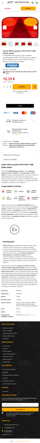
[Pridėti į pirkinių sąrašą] (34, 86)
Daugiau (33, 315)
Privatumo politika (8, 381)
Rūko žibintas (21, 145)
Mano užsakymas (8, 324)
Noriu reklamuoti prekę (10, 333)
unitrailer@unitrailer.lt (11, 424)
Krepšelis (5, 348)
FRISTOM (13, 69)
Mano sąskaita (7, 342)
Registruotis (6, 346)
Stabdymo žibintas (25, 143)
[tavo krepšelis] (37, 2)
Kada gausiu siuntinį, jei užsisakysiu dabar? (19, 121)
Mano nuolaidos (7, 359)
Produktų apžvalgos (11, 155)
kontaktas (6, 338)
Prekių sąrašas (7, 351)
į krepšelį (22, 87)
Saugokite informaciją (9, 369)
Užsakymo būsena (8, 328)
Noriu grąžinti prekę (9, 336)
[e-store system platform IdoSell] (20, 441)
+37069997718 (16, 134)
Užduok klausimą (10, 159)
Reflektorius (20, 147)
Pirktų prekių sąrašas (9, 354)
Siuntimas (5, 372)
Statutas (5, 378)
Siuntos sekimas (7, 330)
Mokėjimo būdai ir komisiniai (11, 375)
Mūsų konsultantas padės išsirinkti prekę (20, 131)
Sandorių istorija (8, 356)
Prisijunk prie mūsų (9, 395)
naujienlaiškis (7, 362)
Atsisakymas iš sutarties (10, 383)
